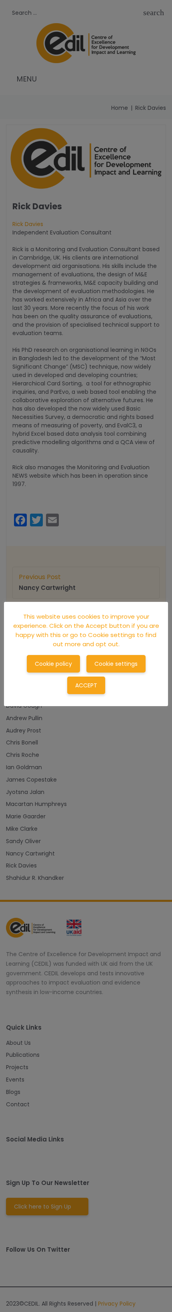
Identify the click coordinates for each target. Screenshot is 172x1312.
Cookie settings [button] (116, 664)
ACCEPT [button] (86, 685)
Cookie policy (53, 664)
